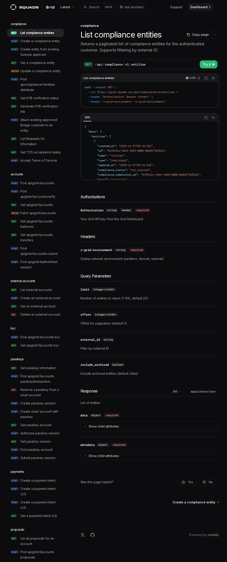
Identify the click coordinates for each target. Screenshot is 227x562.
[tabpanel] (149, 150)
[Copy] (194, 64)
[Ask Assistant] (213, 78)
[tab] (87, 117)
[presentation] (39, 288)
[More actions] (215, 34)
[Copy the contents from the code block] (206, 78)
